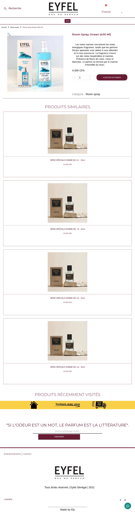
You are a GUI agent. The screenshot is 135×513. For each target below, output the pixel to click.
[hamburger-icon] (68, 21)
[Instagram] (125, 500)
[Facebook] (120, 500)
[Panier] (105, 6)
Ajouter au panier (112, 78)
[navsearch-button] (5, 8)
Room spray (14, 27)
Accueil (4, 27)
